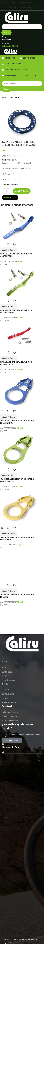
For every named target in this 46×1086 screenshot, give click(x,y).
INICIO (4, 802)
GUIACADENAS (8, 828)
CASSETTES (14, 98)
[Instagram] (11, 791)
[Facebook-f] (18, 791)
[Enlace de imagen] (22, 778)
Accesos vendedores (10, 855)
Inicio (4, 98)
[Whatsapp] (5, 791)
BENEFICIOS (7, 806)
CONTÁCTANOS (8, 815)
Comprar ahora (10, 198)
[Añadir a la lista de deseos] (14, 244)
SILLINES (5, 824)
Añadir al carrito (21, 191)
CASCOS (5, 833)
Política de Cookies (9, 850)
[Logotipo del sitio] (16, 17)
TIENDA (5, 810)
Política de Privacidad (10, 846)
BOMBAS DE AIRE (9, 837)
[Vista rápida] (8, 244)
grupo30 (8, 1077)
